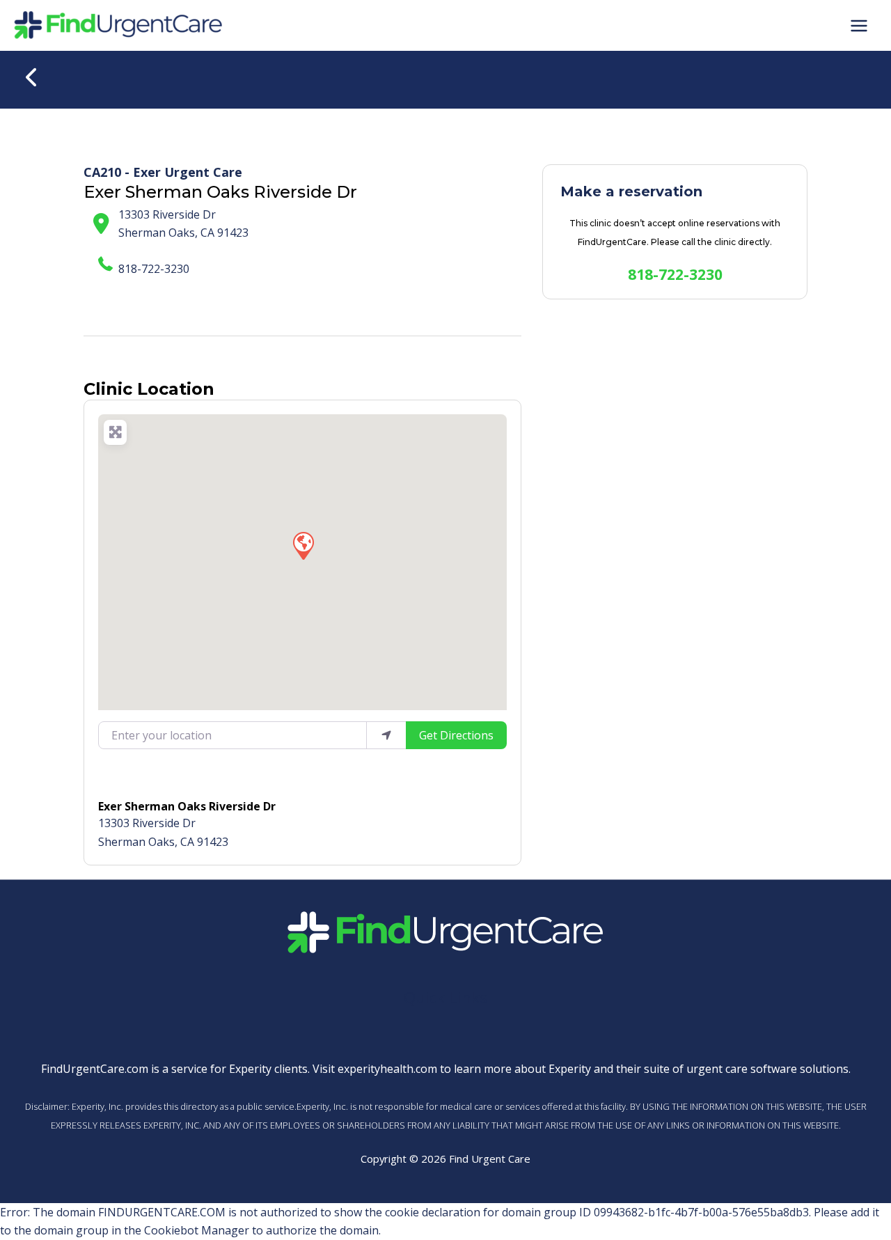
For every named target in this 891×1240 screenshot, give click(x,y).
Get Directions (456, 735)
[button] (302, 545)
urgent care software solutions (767, 1068)
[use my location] (386, 735)
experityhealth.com (387, 1068)
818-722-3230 (153, 268)
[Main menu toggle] (859, 25)
